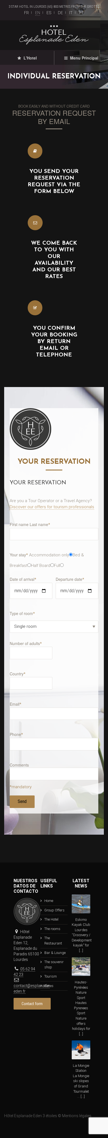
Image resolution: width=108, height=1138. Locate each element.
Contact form (32, 1003)
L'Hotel (29, 58)
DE (60, 12)
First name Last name (30, 524)
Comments (19, 765)
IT (71, 12)
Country (17, 673)
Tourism (50, 976)
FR (26, 12)
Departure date (70, 579)
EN (37, 12)
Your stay (19, 554)
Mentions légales (76, 1116)
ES (49, 12)
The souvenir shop (54, 964)
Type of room (22, 613)
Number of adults (26, 643)
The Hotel (51, 919)
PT (81, 12)
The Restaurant (53, 940)
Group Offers (54, 910)
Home (48, 901)
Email (15, 704)
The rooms (52, 929)
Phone (16, 734)
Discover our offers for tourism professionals (52, 506)
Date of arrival (23, 579)
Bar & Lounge (55, 953)
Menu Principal (83, 58)
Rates (48, 986)
